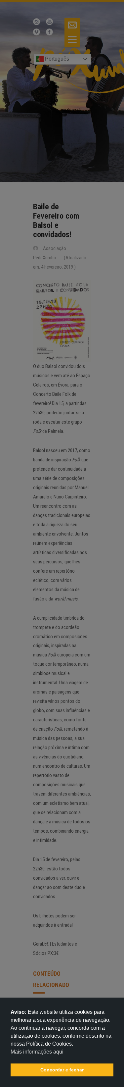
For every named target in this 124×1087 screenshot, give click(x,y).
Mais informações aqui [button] (37, 1052)
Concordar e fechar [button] (62, 1069)
